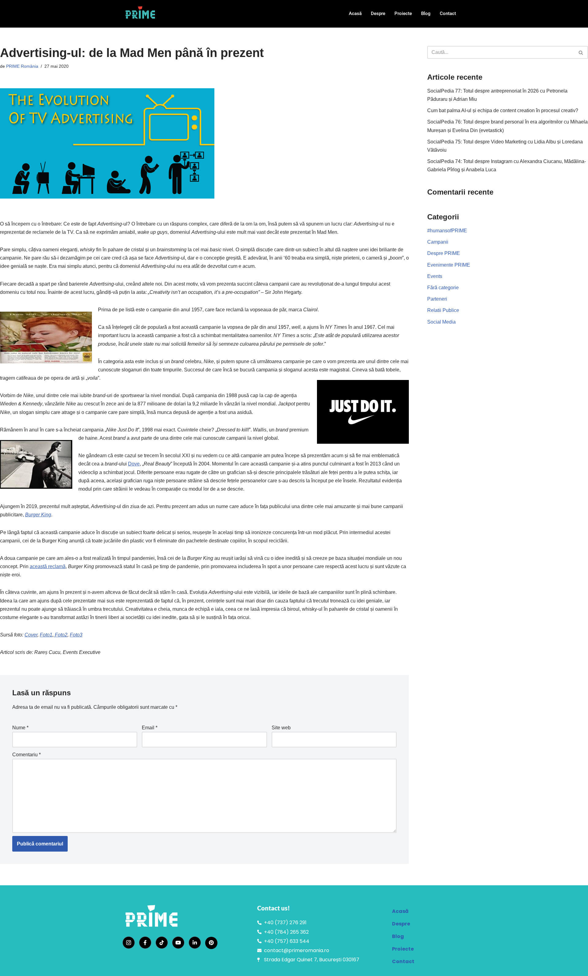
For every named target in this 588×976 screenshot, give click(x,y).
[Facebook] (145, 942)
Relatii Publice (443, 310)
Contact (448, 13)
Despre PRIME (443, 253)
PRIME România (22, 66)
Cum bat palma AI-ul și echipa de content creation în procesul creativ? (502, 110)
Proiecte (403, 13)
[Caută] (581, 52)
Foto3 (76, 634)
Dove (134, 463)
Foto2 (60, 634)
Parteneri (437, 299)
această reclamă (48, 566)
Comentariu (26, 754)
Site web (281, 727)
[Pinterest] (211, 943)
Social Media (441, 322)
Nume (20, 727)
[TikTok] (162, 942)
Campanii (437, 242)
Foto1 (46, 634)
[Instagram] (129, 942)
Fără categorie (443, 287)
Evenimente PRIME (448, 265)
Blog (426, 13)
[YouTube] (178, 942)
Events (434, 276)
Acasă (355, 13)
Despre (378, 13)
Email (149, 727)
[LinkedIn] (195, 942)
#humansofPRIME (447, 230)
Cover (30, 634)
